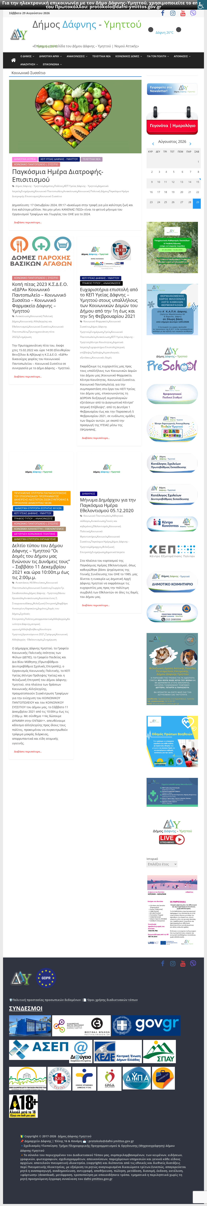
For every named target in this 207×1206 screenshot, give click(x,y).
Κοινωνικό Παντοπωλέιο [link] (48, 191)
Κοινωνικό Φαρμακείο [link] (95, 321)
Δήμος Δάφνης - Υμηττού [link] (29, 186)
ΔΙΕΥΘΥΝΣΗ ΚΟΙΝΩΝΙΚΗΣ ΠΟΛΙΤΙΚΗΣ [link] (34, 534)
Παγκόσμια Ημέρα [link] (101, 541)
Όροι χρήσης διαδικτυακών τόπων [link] (112, 1000)
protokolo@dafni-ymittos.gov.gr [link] (125, 6)
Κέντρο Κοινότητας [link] (101, 342)
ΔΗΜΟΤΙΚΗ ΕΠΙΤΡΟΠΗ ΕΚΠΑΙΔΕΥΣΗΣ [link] (35, 539)
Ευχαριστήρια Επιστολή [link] (102, 347)
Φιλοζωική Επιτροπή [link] (44, 603)
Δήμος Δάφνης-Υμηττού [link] (74, 1136)
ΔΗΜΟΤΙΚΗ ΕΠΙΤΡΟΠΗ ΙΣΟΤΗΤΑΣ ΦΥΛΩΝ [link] (38, 508)
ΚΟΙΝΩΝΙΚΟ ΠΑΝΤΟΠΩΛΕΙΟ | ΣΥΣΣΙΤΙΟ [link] (36, 164)
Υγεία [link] (107, 332)
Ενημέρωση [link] (27, 191)
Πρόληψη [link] (97, 352)
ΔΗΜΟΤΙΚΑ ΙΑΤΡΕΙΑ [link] (25, 159)
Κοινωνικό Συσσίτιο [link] (51, 196)
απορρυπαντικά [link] (43, 619)
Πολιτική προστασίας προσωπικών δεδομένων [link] (47, 1000)
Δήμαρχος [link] (95, 547)
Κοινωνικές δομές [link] (102, 357)
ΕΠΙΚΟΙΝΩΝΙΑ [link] (51, 64)
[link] (202, 5)
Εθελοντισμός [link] (100, 526)
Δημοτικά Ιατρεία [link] (115, 552)
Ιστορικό (152, 859)
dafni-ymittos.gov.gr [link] (98, 1179)
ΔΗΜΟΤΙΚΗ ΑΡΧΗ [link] (49, 56)
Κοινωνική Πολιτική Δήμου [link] (93, 191)
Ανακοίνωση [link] (70, 191)
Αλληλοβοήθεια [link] (30, 629)
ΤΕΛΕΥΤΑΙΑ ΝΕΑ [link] (101, 56)
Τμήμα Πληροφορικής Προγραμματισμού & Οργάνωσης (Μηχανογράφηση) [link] (112, 1146)
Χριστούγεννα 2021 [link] (33, 634)
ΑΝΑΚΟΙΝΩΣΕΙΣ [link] (76, 56)
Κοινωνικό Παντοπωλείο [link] (97, 515)
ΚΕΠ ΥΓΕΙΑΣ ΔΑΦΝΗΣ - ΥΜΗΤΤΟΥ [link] (59, 159)
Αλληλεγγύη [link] (59, 619)
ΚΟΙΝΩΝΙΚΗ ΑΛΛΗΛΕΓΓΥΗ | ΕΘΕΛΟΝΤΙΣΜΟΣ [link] (39, 529)
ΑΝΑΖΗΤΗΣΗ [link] (27, 64)
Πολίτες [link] (58, 186)
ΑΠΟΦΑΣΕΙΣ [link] (181, 56)
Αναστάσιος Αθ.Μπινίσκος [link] (30, 582)
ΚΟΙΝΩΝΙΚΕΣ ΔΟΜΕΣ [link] (127, 56)
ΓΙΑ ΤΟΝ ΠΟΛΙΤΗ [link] (156, 56)
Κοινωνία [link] (102, 536)
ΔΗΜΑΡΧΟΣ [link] (88, 493)
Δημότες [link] (48, 186)
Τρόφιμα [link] (50, 634)
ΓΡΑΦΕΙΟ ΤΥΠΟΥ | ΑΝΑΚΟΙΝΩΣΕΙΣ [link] (101, 283)
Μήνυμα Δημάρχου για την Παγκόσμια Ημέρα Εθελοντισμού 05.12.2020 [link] (108, 505)
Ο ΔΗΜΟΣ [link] (26, 56)
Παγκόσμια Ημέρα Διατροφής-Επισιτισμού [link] (57, 175)
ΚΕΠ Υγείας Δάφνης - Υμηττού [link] (80, 186)
